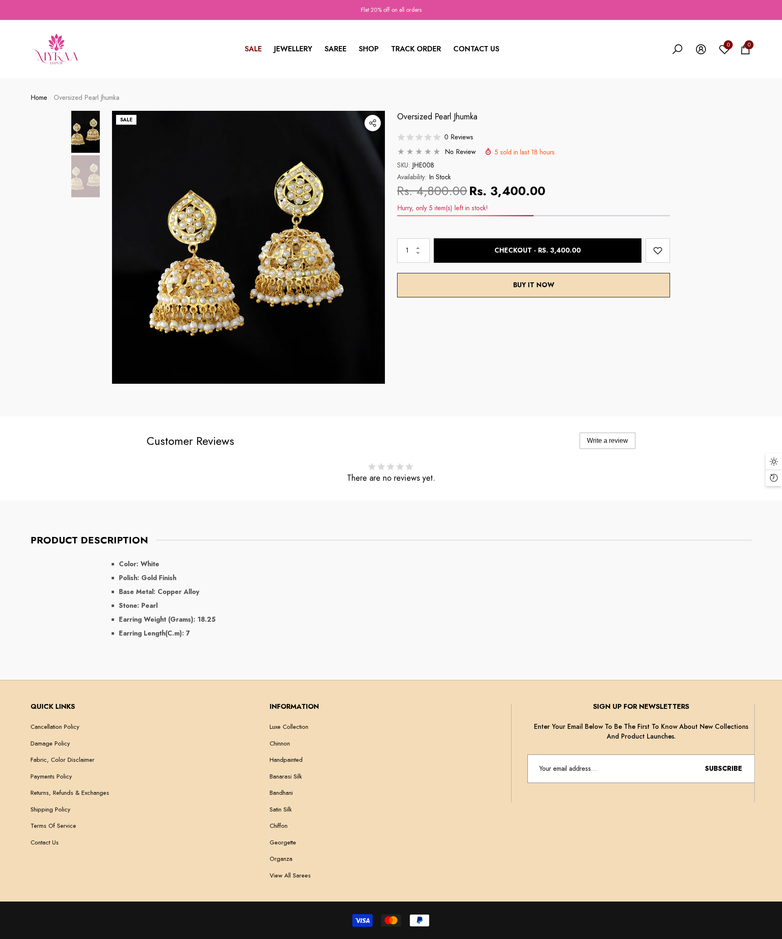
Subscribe (723, 768)
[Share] (373, 123)
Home (39, 97)
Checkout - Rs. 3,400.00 (537, 250)
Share (373, 123)
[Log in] (701, 49)
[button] (293, 49)
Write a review (607, 440)
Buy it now (533, 285)
